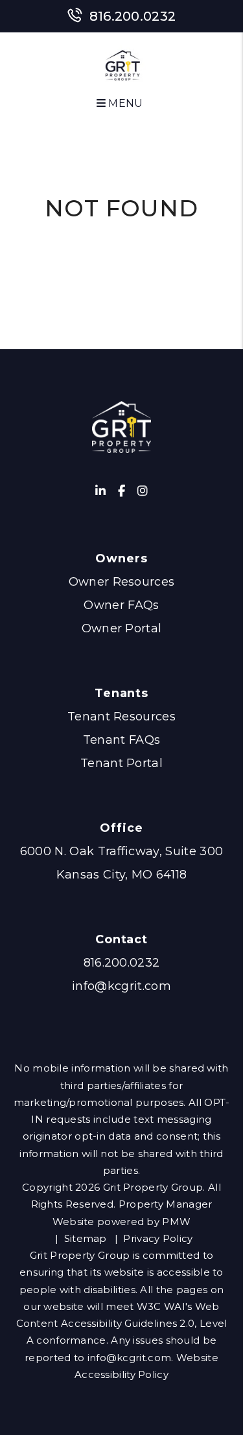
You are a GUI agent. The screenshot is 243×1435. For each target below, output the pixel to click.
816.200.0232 (132, 16)
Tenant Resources (121, 716)
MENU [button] (124, 103)
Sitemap (85, 1238)
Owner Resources (122, 582)
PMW (176, 1221)
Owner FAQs (121, 605)
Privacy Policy (157, 1238)
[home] (123, 67)
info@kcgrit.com (121, 986)
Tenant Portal (121, 763)
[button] (100, 491)
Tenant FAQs (122, 740)
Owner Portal (122, 628)
